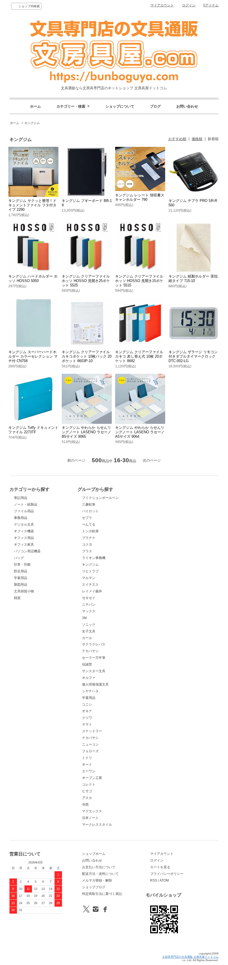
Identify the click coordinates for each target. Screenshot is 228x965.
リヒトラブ (90, 571)
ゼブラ (87, 518)
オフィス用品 (24, 538)
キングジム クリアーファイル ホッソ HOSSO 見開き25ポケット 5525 (86, 280)
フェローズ (90, 751)
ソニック (88, 625)
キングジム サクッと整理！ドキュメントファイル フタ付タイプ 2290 (32, 205)
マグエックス (92, 811)
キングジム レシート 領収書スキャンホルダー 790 (139, 197)
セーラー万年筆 (93, 658)
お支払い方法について (98, 867)
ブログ (155, 106)
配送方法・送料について (100, 874)
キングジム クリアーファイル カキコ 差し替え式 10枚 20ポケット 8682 (139, 356)
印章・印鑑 (22, 564)
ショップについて (119, 106)
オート (87, 764)
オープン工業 (92, 778)
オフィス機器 (24, 531)
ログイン (188, 5)
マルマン (88, 578)
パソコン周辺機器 (27, 551)
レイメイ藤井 (92, 591)
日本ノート (90, 818)
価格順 (197, 139)
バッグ (19, 558)
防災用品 (20, 571)
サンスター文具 (93, 671)
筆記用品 (20, 498)
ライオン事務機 (93, 558)
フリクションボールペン (100, 498)
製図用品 (20, 585)
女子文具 (88, 631)
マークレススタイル (97, 825)
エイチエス (90, 585)
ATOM (164, 880)
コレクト (88, 784)
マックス (88, 611)
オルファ (88, 678)
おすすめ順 (177, 139)
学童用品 (20, 578)
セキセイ (88, 598)
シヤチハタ (90, 691)
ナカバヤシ (90, 651)
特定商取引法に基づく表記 (102, 894)
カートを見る (160, 867)
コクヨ (87, 544)
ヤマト (87, 724)
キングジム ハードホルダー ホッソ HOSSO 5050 (33, 278)
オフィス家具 (24, 544)
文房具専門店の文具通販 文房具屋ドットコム (190, 956)
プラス (87, 551)
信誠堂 (87, 664)
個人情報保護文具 (95, 684)
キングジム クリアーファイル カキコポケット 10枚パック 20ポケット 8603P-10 (86, 356)
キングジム (32, 123)
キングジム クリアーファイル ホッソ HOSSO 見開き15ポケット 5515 (139, 280)
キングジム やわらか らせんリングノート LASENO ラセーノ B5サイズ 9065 (86, 432)
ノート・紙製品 (25, 504)
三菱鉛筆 (88, 504)
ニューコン (90, 744)
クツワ (87, 718)
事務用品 (20, 518)
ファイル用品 (24, 511)
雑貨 (17, 598)
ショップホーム (93, 854)
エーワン (88, 771)
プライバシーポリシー (167, 874)
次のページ (152, 460)
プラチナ (88, 538)
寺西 (85, 804)
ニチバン (88, 605)
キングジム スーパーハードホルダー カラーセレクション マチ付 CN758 (33, 356)
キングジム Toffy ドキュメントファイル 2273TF (33, 429)
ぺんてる (88, 524)
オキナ (87, 711)
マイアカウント (162, 5)
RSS (153, 880)
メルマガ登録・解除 (97, 880)
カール (87, 638)
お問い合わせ (187, 106)
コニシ (87, 704)
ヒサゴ (87, 791)
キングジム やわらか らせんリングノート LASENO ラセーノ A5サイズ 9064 (140, 432)
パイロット (90, 511)
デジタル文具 (24, 524)
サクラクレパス (93, 644)
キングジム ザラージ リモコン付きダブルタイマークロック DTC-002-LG (193, 356)
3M (84, 618)
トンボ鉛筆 (90, 531)
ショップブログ (93, 887)
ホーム (35, 106)
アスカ (87, 798)
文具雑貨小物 (24, 591)
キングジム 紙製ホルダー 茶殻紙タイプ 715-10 (193, 278)
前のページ (76, 460)
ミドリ (87, 758)
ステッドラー (92, 731)
